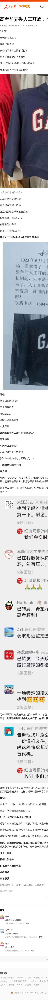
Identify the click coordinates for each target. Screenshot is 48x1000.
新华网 (36, 985)
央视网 (28, 985)
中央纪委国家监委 (7, 978)
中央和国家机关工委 (18, 981)
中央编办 (3, 981)
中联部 (28, 978)
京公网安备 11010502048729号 (26, 993)
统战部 (20, 978)
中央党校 (33, 981)
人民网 (2, 985)
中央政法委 (38, 978)
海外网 (19, 985)
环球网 (11, 985)
